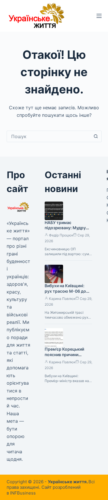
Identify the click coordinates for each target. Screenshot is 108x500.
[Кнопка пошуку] (95, 136)
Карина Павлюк (62, 298)
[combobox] (48, 136)
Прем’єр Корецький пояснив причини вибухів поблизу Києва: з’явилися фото (68, 357)
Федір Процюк (61, 235)
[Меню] (99, 15)
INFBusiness (23, 493)
